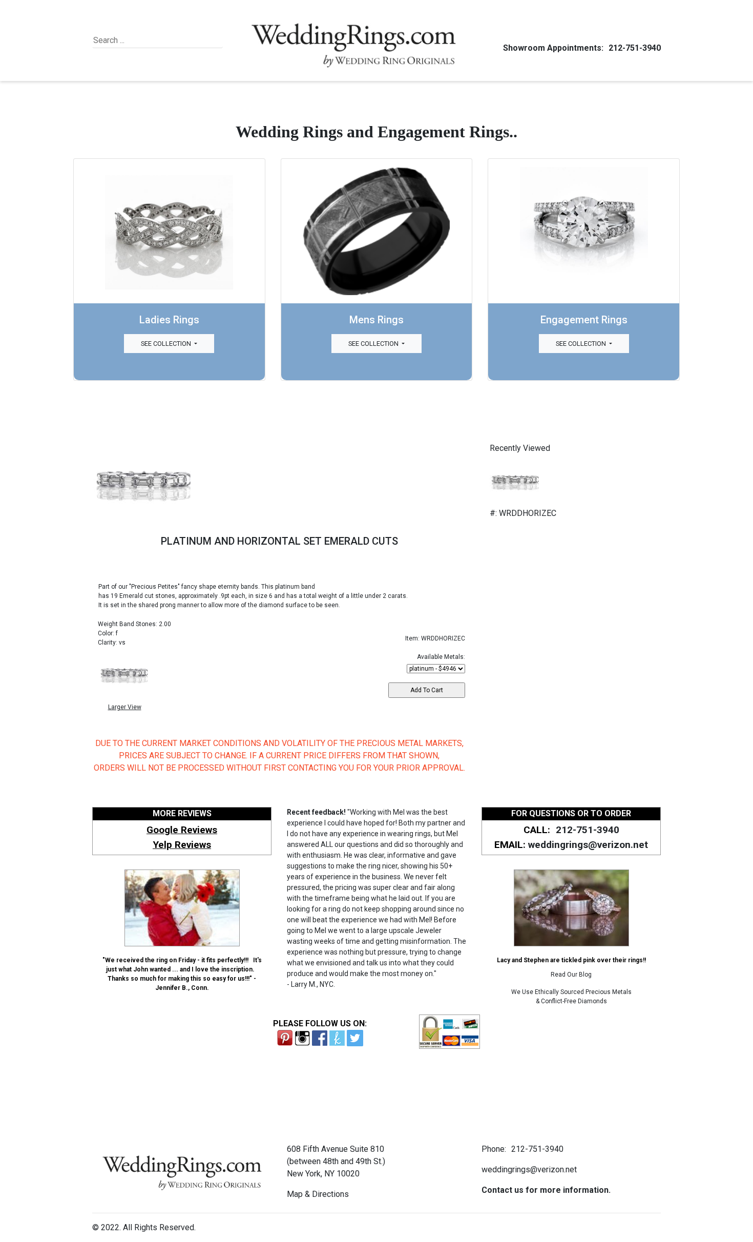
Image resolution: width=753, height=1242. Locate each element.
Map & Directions (318, 1194)
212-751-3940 (635, 48)
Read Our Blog (571, 974)
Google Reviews (182, 830)
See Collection (167, 343)
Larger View (124, 707)
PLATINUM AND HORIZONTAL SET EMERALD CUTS (279, 541)
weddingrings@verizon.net (588, 845)
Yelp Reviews (182, 845)
